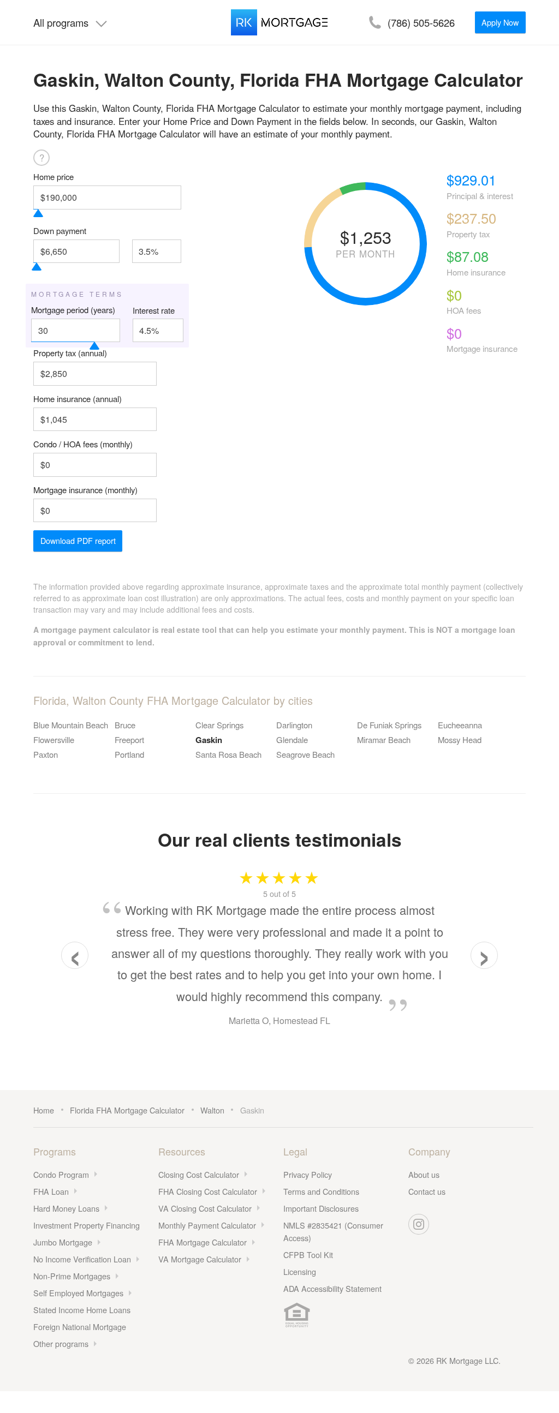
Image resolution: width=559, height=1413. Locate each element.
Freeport (129, 739)
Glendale (292, 739)
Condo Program (61, 1174)
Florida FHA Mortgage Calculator (127, 1110)
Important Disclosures (321, 1208)
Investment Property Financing (86, 1225)
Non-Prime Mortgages (71, 1276)
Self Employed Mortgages (78, 1292)
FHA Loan (51, 1191)
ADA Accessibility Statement (332, 1288)
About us (423, 1174)
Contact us (426, 1191)
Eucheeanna (460, 725)
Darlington (294, 725)
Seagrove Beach (305, 754)
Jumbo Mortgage (62, 1242)
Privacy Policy (307, 1174)
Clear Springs (219, 725)
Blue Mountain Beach (70, 725)
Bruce (125, 725)
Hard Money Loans (66, 1208)
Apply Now (500, 22)
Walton (212, 1110)
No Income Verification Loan (82, 1259)
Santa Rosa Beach (228, 754)
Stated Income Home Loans (81, 1309)
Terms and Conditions (321, 1191)
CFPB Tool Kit (308, 1254)
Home (43, 1110)
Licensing (299, 1271)
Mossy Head (459, 739)
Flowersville (53, 739)
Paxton (45, 754)
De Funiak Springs (389, 725)
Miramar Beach (384, 739)
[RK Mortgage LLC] (279, 22)
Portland (129, 754)
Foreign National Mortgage (79, 1326)
